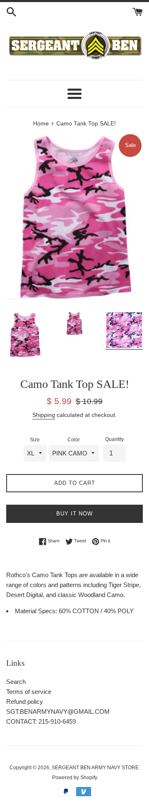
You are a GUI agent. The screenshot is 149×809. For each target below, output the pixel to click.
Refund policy (24, 701)
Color (73, 440)
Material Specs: (37, 610)
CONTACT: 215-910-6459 (41, 721)
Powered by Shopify (74, 777)
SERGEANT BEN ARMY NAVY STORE (95, 767)
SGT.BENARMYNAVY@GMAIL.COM (58, 711)
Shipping (43, 415)
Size (35, 440)
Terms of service (28, 691)
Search (16, 681)
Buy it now (74, 513)
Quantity (114, 439)
